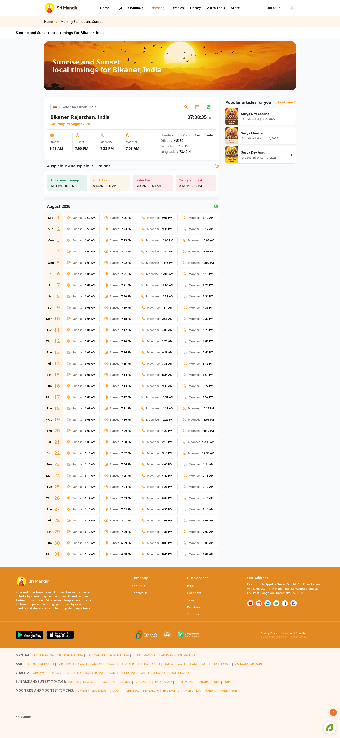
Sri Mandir (23, 717)
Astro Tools (216, 8)
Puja (118, 8)
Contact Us (140, 593)
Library (195, 8)
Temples (177, 8)
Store (235, 8)
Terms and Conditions (295, 633)
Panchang (157, 8)
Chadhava (135, 8)
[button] (208, 107)
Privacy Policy (269, 633)
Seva (190, 600)
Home (104, 8)
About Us (138, 586)
